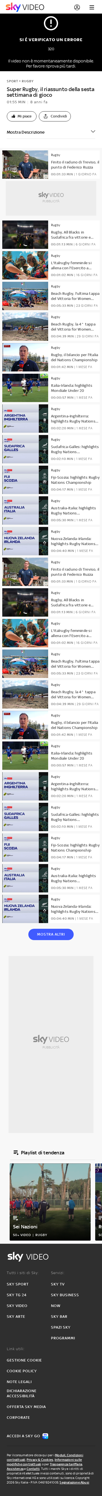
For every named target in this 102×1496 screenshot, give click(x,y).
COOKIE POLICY (22, 1371)
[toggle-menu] (91, 7)
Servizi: (58, 1273)
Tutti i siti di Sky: (23, 1273)
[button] (22, 116)
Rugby (28, 81)
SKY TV (58, 1284)
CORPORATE (18, 1417)
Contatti (33, 1469)
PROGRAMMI (63, 1338)
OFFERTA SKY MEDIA (26, 1407)
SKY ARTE (16, 1316)
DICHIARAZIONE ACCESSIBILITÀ (22, 1393)
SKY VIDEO (17, 1306)
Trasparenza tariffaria (66, 1464)
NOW (56, 1306)
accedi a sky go (23, 1436)
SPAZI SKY (61, 1327)
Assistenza (15, 1469)
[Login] (77, 7)
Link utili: (16, 1349)
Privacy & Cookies (40, 1460)
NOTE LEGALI (19, 1382)
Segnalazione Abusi (74, 1482)
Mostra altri (51, 934)
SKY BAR (59, 1316)
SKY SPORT (18, 1284)
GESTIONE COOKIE (24, 1360)
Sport (12, 81)
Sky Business (65, 1295)
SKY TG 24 (17, 1295)
